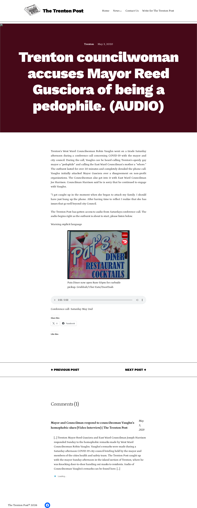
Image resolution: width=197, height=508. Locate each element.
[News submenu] (121, 11)
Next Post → (135, 370)
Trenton (89, 44)
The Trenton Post (63, 11)
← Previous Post (65, 370)
